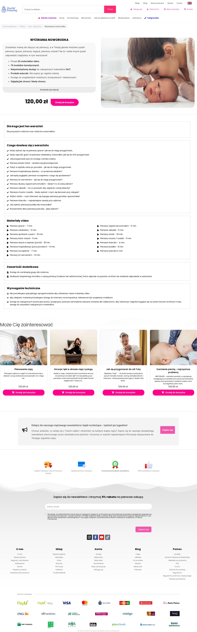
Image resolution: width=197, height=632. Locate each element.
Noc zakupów (35, 26)
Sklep (137, 3)
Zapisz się (167, 430)
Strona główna (9, 26)
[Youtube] (101, 537)
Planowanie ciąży (23, 369)
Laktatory (137, 18)
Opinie (170, 3)
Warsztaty (86, 18)
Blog (145, 3)
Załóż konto (154, 9)
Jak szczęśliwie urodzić (104, 18)
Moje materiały (173, 9)
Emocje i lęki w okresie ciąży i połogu (73, 369)
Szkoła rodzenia (48, 18)
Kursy (61, 18)
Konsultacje (72, 18)
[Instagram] (89, 537)
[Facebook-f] (95, 537)
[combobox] (62, 9)
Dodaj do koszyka (64, 102)
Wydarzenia (123, 18)
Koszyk (190, 9)
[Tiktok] (107, 537)
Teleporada (153, 18)
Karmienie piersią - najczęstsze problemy (173, 371)
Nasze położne (157, 3)
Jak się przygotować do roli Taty (123, 369)
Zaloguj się (137, 9)
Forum (179, 3)
